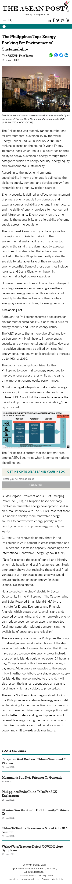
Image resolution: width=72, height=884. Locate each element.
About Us (13, 879)
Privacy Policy (46, 875)
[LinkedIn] (66, 55)
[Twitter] (61, 55)
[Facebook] (56, 55)
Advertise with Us (29, 879)
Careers (45, 879)
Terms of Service (28, 875)
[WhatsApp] (50, 55)
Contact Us (57, 879)
